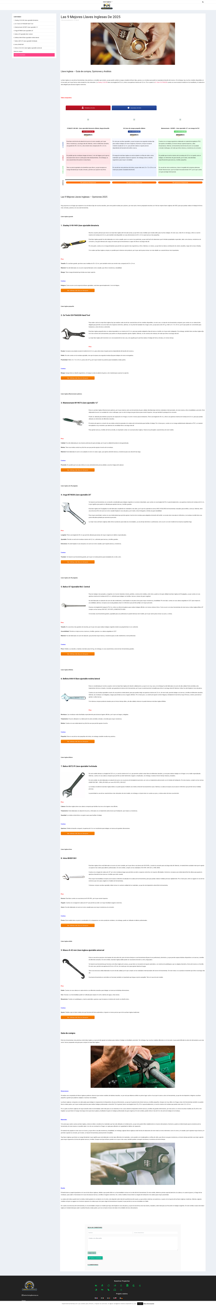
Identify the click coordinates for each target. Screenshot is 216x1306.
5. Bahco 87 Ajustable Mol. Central (23, 34)
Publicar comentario (96, 1258)
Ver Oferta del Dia (88, 131)
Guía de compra (18, 51)
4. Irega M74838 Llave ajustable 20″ (24, 30)
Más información (149, 1303)
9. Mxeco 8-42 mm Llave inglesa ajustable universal (28, 48)
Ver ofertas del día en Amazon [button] (77, 290)
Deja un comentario (19, 55)
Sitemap (24, 1300)
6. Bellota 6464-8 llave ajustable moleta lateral (26, 37)
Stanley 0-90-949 (102, 82)
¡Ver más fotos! (73, 244)
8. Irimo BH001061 (19, 44)
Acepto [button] (140, 1303)
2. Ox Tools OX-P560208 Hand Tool (23, 23)
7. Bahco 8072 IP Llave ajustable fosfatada (25, 41)
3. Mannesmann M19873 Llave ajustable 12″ (26, 27)
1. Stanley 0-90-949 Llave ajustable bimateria (26, 20)
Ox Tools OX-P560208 (161, 82)
